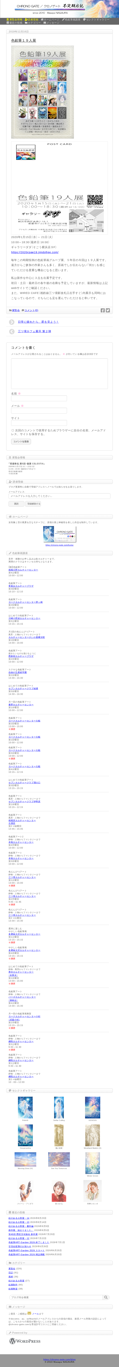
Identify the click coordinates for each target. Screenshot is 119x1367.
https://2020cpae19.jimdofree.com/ (35, 252)
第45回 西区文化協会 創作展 (23, 1234)
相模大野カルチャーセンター (23, 570)
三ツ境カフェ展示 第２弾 (34, 331)
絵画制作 (13, 1284)
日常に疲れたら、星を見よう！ (38, 321)
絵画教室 (13, 1289)
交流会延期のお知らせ (20, 1246)
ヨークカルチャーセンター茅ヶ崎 (26, 602)
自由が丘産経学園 (18, 672)
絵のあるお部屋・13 (19, 1222)
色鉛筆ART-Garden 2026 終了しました (29, 1242)
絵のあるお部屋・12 (19, 1238)
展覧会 (16, 310)
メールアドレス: (17, 491)
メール (17, 405)
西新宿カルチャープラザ (21, 656)
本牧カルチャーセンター (21, 842)
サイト (15, 418)
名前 (16, 393)
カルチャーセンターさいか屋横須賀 (27, 637)
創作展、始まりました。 (21, 1230)
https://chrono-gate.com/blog (59, 1359)
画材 (11, 1276)
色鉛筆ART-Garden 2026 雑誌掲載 (27, 1254)
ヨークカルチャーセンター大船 (24, 721)
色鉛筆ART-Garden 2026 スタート (27, 1250)
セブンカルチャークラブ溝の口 (24, 782)
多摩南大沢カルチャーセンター (24, 934)
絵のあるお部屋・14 (19, 1218)
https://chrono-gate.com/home (60, 545)
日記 (11, 1272)
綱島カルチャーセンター (21, 1041)
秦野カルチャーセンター (21, 704)
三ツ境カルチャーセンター (22, 877)
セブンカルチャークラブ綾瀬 (23, 688)
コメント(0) (31, 310)
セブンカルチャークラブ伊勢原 (24, 801)
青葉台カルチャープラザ (21, 586)
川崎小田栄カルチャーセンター (24, 618)
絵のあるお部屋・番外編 (21, 1226)
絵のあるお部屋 (16, 1280)
